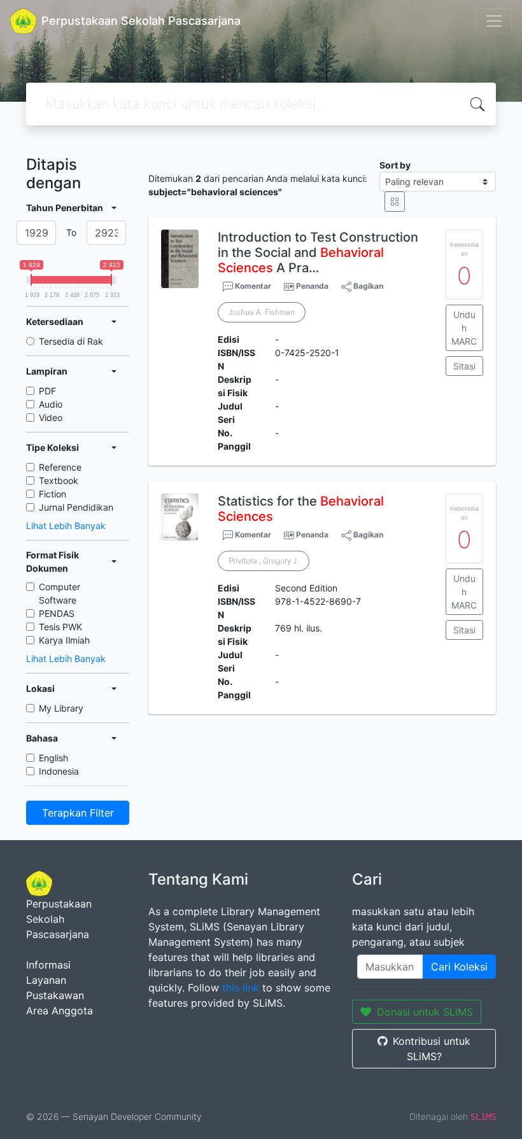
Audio (50, 404)
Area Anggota (59, 1010)
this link (240, 987)
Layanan (46, 980)
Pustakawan (55, 995)
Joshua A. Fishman (262, 312)
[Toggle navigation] (494, 21)
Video (50, 417)
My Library (61, 708)
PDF (47, 390)
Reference (60, 467)
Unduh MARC (464, 328)
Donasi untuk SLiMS (425, 1011)
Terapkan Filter (78, 812)
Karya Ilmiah (64, 640)
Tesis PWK (60, 626)
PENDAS (56, 613)
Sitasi (464, 366)
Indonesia (59, 771)
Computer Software (59, 593)
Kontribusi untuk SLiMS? (431, 1049)
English (53, 757)
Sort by (395, 165)
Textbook (58, 480)
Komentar (252, 286)
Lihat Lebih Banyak (66, 525)
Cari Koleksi (459, 966)
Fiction (52, 493)
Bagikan (367, 286)
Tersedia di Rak (71, 341)
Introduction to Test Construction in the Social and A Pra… (318, 252)
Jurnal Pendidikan (76, 507)
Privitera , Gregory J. (264, 560)
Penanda (312, 286)
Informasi (48, 964)
